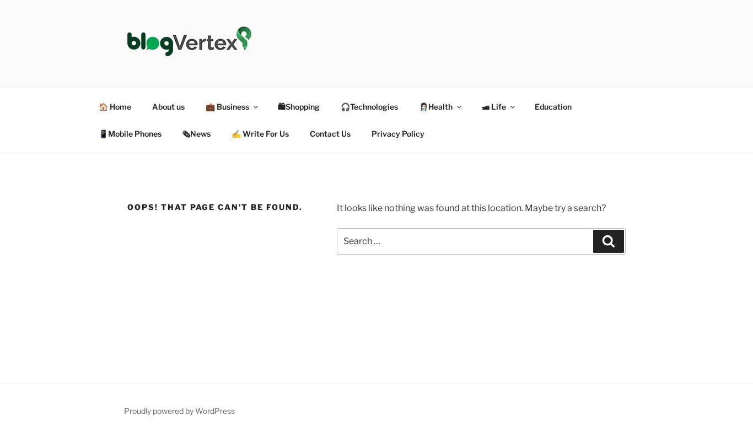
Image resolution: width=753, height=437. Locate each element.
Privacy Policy (398, 133)
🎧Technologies (369, 106)
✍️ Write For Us (260, 133)
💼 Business (227, 106)
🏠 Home (115, 106)
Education (553, 106)
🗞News (196, 133)
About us (168, 106)
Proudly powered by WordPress (179, 411)
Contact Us (330, 133)
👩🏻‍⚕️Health (436, 106)
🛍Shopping (299, 106)
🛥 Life (493, 106)
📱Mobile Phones (130, 133)
